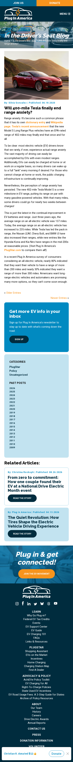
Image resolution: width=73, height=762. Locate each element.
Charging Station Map (36, 666)
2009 (12, 447)
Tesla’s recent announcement (30, 126)
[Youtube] (55, 603)
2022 (12, 402)
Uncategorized (18, 374)
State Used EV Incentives (36, 691)
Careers (36, 715)
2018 (12, 416)
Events (36, 623)
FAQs (36, 638)
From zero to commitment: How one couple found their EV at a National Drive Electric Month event (36, 484)
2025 (12, 391)
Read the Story (22, 498)
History (36, 711)
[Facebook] (23, 603)
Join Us (18, 3)
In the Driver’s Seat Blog (24, 40)
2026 (12, 388)
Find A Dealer (36, 670)
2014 (12, 430)
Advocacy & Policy (37, 676)
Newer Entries (59, 298)
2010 (12, 444)
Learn (36, 611)
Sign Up (19, 339)
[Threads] (48, 603)
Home (7, 40)
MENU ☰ (65, 13)
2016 (12, 423)
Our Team (36, 708)
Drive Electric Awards (36, 719)
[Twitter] (35, 603)
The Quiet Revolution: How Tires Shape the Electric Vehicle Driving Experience (33, 521)
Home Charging (36, 662)
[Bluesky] (42, 603)
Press (36, 735)
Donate (54, 3)
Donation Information (36, 740)
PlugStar (14, 367)
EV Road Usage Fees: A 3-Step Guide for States (36, 694)
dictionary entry (35, 122)
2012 (12, 437)
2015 (12, 426)
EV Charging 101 (36, 634)
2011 (12, 440)
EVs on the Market (36, 655)
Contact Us (36, 728)
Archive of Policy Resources (36, 698)
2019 (12, 412)
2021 (12, 405)
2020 (12, 409)
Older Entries (13, 292)
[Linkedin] (29, 603)
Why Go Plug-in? (36, 615)
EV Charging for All (36, 683)
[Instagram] (17, 603)
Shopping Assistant (36, 651)
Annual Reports (37, 723)
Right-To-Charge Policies (36, 687)
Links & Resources (36, 641)
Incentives (37, 658)
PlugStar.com (12, 250)
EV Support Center (36, 626)
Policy (13, 370)
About (36, 704)
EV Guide (36, 630)
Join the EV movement (37, 574)
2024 (12, 395)
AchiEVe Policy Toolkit (36, 679)
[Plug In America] (28, 13)
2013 (12, 433)
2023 (12, 398)
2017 (12, 419)
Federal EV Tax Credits (36, 619)
